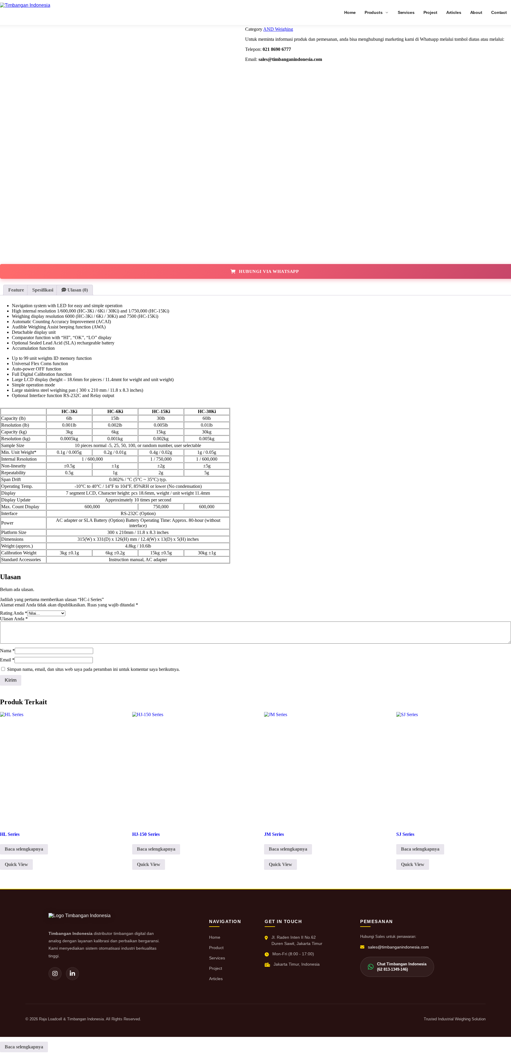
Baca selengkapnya (24, 849)
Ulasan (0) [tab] (77, 289)
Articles (216, 978)
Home (214, 937)
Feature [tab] (16, 289)
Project (215, 968)
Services (217, 958)
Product (216, 947)
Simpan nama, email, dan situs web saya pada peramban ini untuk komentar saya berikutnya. (93, 669)
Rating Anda (13, 613)
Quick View (16, 864)
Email (7, 659)
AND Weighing (278, 29)
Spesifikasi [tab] (42, 289)
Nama (7, 650)
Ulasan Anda (14, 618)
